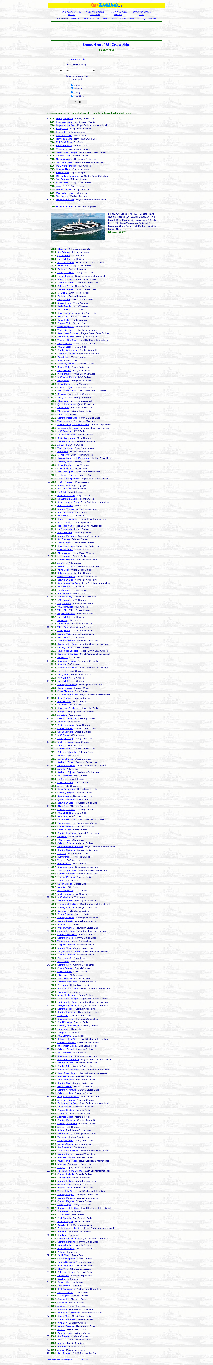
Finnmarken (63, 1029)
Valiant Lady (63, 357)
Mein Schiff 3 (63, 681)
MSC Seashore (64, 431)
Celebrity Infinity (65, 1093)
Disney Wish (63, 367)
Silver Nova (63, 316)
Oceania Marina (65, 759)
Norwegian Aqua (64, 159)
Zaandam (62, 1113)
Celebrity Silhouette (67, 752)
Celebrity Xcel (63, 155)
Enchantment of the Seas (69, 1228)
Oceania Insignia (65, 1174)
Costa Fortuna (64, 971)
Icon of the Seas (65, 276)
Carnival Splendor (66, 850)
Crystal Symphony (66, 1258)
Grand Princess (65, 1184)
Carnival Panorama (66, 536)
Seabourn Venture (66, 353)
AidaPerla (62, 620)
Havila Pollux (63, 320)
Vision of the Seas (66, 1191)
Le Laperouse (64, 556)
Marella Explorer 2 (66, 1265)
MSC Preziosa (64, 701)
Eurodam (61, 853)
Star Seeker (62, 196)
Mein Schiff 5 (63, 637)
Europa (61, 1167)
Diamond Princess (66, 954)
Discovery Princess (66, 363)
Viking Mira (61, 149)
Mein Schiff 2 (63, 515)
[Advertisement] (106, 31)
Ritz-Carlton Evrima (67, 390)
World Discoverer (65, 330)
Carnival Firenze (65, 441)
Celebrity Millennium (67, 1123)
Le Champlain (64, 590)
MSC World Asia (64, 135)
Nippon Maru (63, 1316)
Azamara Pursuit (65, 1076)
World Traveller (64, 374)
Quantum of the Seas (67, 694)
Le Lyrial (61, 671)
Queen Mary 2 (64, 958)
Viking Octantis (64, 397)
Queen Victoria (64, 884)
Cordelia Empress (66, 1319)
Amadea (61, 1306)
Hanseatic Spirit (65, 471)
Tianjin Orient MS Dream (69, 1171)
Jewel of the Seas (66, 931)
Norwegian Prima (65, 336)
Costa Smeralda (65, 549)
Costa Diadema (65, 691)
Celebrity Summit (65, 1049)
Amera (60, 1343)
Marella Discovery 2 (67, 1262)
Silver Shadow (64, 1106)
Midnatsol (62, 992)
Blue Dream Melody (67, 1046)
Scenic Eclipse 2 (65, 279)
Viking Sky (62, 610)
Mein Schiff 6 (63, 617)
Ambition (61, 1164)
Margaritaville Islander (68, 1096)
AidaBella (62, 836)
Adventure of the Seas (68, 1059)
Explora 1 (62, 296)
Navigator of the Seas (68, 1005)
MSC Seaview (64, 593)
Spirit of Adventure (66, 438)
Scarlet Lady (63, 485)
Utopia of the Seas (65, 199)
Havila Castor (64, 384)
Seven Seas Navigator (68, 1150)
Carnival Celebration (67, 350)
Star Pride (62, 1346)
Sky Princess (63, 539)
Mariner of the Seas (67, 1002)
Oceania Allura (63, 169)
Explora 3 (60, 132)
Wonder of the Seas (67, 340)
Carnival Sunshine (66, 1242)
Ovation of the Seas (67, 644)
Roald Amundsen (65, 522)
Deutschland (63, 1177)
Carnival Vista (64, 634)
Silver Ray (62, 249)
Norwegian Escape (66, 661)
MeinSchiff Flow (64, 142)
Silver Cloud (63, 1275)
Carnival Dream (65, 826)
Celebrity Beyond (65, 387)
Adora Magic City (65, 326)
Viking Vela (62, 265)
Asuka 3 (60, 186)
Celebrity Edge (64, 573)
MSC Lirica (62, 975)
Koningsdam (63, 630)
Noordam (62, 911)
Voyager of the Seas (67, 1160)
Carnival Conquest (66, 1042)
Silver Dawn (63, 401)
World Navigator (65, 448)
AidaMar (61, 721)
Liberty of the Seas (66, 870)
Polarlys (61, 1252)
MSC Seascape (65, 346)
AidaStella (62, 715)
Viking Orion (63, 569)
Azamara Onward (66, 1157)
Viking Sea (62, 627)
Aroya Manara (64, 603)
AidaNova (62, 563)
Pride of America (65, 927)
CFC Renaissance (66, 1289)
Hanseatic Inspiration (67, 519)
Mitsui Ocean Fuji (66, 823)
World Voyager (64, 421)
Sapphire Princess (66, 944)
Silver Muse (63, 623)
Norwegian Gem (65, 867)
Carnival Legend (65, 1008)
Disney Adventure (64, 118)
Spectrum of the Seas (68, 502)
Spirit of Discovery (66, 495)
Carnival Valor (64, 948)
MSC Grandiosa (65, 505)
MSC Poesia (63, 840)
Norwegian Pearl (65, 907)
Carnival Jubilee (65, 289)
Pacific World (63, 1255)
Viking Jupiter (64, 553)
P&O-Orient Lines (118, 19)
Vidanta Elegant (65, 1333)
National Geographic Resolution (73, 424)
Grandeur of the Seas (68, 1238)
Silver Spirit (62, 806)
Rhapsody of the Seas (68, 1208)
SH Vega (61, 394)
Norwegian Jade (65, 900)
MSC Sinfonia (64, 1036)
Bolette (60, 1130)
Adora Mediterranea (67, 995)
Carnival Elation (65, 1181)
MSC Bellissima (65, 512)
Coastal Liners (76, 19)
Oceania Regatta (65, 1201)
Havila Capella (64, 465)
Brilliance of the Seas (67, 1039)
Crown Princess (65, 914)
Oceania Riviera (65, 732)
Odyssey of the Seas (67, 428)
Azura (60, 786)
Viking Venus (63, 411)
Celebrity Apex (64, 461)
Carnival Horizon (65, 559)
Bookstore (152, 19)
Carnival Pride (64, 1066)
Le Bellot (61, 492)
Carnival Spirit (64, 1083)
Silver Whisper (64, 1086)
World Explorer (64, 532)
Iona (59, 414)
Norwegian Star (65, 1062)
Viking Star (62, 674)
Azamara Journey (66, 1100)
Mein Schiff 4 (63, 678)
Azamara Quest (65, 1117)
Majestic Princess (66, 613)
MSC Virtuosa (64, 488)
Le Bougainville (64, 529)
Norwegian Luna (64, 138)
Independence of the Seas (70, 846)
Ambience (62, 1309)
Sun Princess (63, 252)
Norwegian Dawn (65, 1019)
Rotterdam (62, 451)
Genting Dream (65, 647)
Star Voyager (63, 1214)
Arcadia (61, 924)
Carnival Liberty (65, 921)
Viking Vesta (62, 182)
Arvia (59, 360)
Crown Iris (62, 1302)
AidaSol (61, 755)
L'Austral (61, 745)
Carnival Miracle (65, 937)
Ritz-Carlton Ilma (65, 262)
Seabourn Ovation (66, 566)
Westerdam (63, 941)
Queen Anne (63, 255)
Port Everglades (102, 19)
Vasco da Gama (65, 1292)
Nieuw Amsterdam (66, 789)
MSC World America (66, 166)
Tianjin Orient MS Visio (68, 951)
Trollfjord (61, 1032)
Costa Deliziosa (65, 782)
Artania (60, 1350)
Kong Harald (63, 1285)
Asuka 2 (61, 1329)
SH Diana (62, 293)
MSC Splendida (65, 813)
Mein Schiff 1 (63, 586)
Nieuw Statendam (66, 576)
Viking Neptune (64, 343)
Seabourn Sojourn (66, 772)
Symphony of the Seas (68, 583)
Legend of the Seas (65, 125)
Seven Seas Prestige (66, 152)
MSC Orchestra (65, 890)
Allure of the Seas (66, 765)
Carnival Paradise (66, 1198)
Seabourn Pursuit (66, 282)
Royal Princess (64, 698)
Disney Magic (64, 1204)
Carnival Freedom (66, 873)
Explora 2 (62, 269)
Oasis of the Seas (66, 819)
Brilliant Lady (62, 172)
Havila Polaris (64, 306)
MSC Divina (63, 735)
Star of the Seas (64, 162)
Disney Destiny (63, 189)
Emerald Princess (66, 877)
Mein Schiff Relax (64, 193)
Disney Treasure (65, 272)
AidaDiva (61, 887)
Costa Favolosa (65, 742)
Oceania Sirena (65, 1144)
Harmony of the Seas (67, 654)
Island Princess (64, 978)
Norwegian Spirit (65, 1194)
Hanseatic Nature (66, 526)
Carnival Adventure (66, 1089)
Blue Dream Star (65, 1079)
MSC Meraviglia (65, 607)
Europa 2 (61, 711)
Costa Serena (64, 894)
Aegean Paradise (65, 1326)
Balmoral (61, 1339)
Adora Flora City (64, 145)
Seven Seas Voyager (67, 998)
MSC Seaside (64, 600)
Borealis (61, 1225)
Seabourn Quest (65, 762)
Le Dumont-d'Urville (67, 498)
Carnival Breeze (65, 728)
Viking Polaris (64, 370)
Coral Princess (64, 1022)
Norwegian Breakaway (68, 708)
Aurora (60, 1127)
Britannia (61, 664)
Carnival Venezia (65, 509)
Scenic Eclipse (64, 542)
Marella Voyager (65, 1221)
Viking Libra (62, 128)
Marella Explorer (65, 1245)
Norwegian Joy (64, 596)
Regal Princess (64, 688)
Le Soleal (62, 704)
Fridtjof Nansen (65, 482)
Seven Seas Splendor (68, 478)
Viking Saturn (63, 299)
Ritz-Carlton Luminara (67, 176)
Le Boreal (62, 779)
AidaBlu (61, 769)
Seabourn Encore (66, 640)
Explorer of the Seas (67, 1103)
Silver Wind (62, 1269)
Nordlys (61, 1279)
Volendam (62, 1137)
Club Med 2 (63, 1299)
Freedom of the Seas (67, 904)
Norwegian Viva (65, 313)
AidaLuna (62, 816)
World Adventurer (64, 206)
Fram (60, 880)
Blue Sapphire (64, 1353)
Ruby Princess (64, 856)
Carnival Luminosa (66, 833)
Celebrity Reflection (67, 718)
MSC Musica (63, 897)
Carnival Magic (64, 748)
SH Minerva (63, 455)
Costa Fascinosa (65, 725)
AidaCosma (63, 445)
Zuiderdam (62, 1015)
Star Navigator (64, 1147)
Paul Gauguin (64, 1218)
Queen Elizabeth (65, 799)
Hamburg (62, 1231)
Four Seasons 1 (64, 122)
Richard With (63, 1282)
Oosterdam (62, 985)
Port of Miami (88, 19)
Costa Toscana (64, 468)
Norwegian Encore (66, 546)
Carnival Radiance (66, 1120)
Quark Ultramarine (66, 404)
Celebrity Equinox (66, 809)
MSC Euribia (63, 309)
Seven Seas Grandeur (68, 333)
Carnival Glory (64, 965)
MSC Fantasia (64, 863)
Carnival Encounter (66, 1012)
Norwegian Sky (64, 1133)
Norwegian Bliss (65, 579)
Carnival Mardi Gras (67, 417)
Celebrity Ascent (65, 286)
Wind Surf (62, 1323)
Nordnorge (62, 1211)
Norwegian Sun (65, 1056)
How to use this (77, 59)
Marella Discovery (66, 1248)
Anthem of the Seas (67, 667)
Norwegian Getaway (67, 684)
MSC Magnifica (64, 775)
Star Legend (63, 1295)
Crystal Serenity (65, 968)
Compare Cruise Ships (136, 19)
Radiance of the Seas (68, 1069)
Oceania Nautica (65, 1110)
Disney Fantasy (65, 738)
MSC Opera (63, 961)
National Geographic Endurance (73, 458)
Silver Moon (63, 407)
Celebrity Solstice (65, 843)
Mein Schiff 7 (63, 259)
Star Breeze (63, 1336)
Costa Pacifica (64, 829)
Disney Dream (64, 796)
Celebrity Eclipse (65, 792)
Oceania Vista (64, 323)
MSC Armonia (64, 1052)
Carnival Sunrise (65, 1154)
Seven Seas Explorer (67, 651)
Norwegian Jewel (65, 917)
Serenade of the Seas (68, 988)
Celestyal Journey (66, 1272)
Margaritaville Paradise (68, 1312)
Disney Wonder (65, 1140)
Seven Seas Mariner (67, 1073)
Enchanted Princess (67, 475)
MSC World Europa (66, 377)
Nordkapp (62, 1235)
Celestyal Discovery (67, 981)
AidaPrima (62, 657)
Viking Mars (63, 380)
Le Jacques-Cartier (66, 434)
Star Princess (62, 179)
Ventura (61, 860)
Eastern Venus (64, 1187)
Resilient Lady (64, 303)
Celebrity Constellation (68, 1025)
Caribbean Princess (67, 934)
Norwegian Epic (65, 803)
